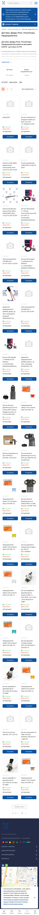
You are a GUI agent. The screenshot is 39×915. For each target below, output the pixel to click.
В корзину (10, 136)
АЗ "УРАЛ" (5, 82)
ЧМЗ (20, 82)
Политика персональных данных (11, 838)
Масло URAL (13, 82)
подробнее (6, 62)
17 (22, 813)
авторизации (7, 131)
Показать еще (19, 807)
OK (35, 897)
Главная (4, 29)
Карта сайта (26, 838)
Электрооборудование (14, 29)
